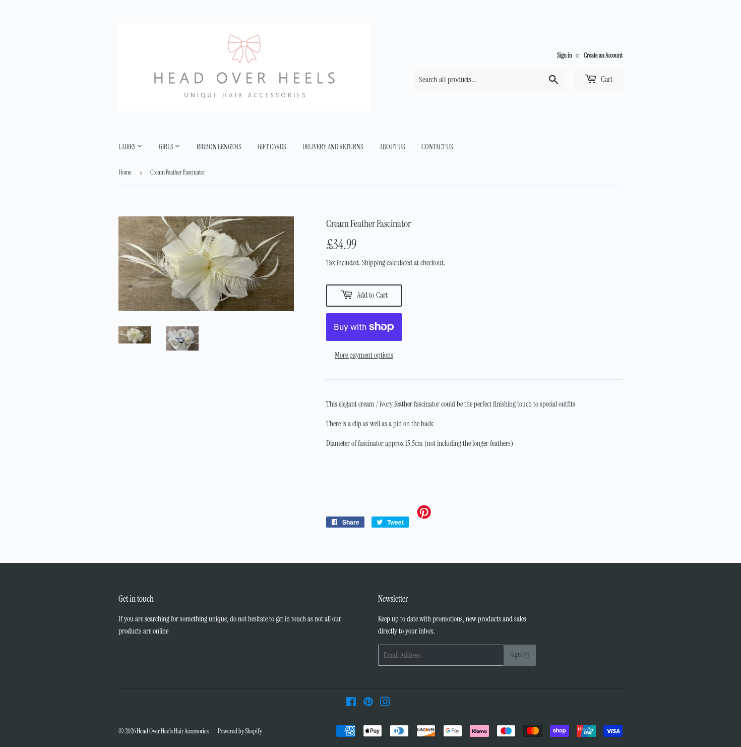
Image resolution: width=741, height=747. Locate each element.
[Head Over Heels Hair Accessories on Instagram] (385, 703)
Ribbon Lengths (219, 146)
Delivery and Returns (332, 146)
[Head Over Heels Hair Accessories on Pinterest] (368, 703)
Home (125, 172)
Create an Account (603, 55)
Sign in (564, 55)
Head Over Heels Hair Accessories (173, 731)
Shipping (373, 263)
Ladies (127, 146)
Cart (605, 79)
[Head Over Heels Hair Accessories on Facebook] (351, 703)
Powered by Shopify (240, 731)
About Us (392, 146)
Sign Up (519, 654)
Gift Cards (272, 146)
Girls (166, 146)
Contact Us (437, 146)
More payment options (364, 355)
